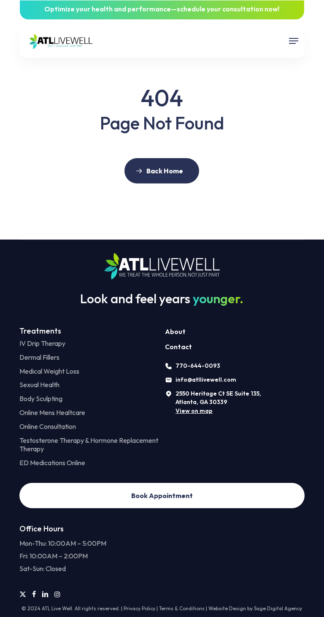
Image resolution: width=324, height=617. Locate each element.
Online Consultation (47, 426)
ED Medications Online (52, 462)
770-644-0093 (198, 365)
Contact (178, 346)
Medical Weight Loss (49, 371)
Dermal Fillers (39, 357)
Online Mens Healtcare (52, 412)
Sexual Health (39, 384)
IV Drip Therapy (42, 343)
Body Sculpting (40, 398)
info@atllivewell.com (206, 379)
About (175, 331)
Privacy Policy (139, 608)
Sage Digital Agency (278, 608)
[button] (293, 41)
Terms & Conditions (182, 608)
